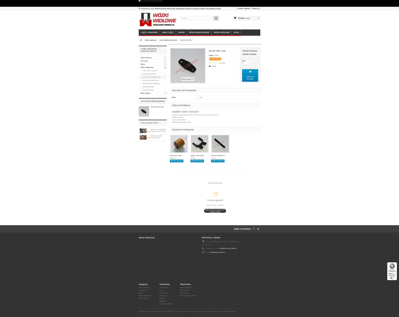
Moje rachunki (184, 290)
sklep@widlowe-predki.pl (217, 252)
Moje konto (185, 284)
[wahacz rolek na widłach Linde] (199, 144)
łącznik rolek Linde (157, 107)
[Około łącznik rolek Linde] (144, 111)
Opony (181, 32)
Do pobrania (163, 295)
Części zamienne (149, 32)
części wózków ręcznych (150, 70)
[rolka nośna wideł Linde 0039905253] (179, 144)
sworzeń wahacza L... (218, 155)
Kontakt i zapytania (244, 8)
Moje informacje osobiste (188, 295)
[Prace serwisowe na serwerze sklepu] (199, 3)
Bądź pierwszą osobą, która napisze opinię (215, 211)
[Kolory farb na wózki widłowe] (143, 137)
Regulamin (162, 301)
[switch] (392, 278)
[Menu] (395, 263)
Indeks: (211, 55)
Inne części (168, 32)
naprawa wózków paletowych (151, 83)
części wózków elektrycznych (151, 77)
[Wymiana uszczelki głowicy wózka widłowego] (143, 130)
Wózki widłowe (222, 32)
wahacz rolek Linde (197, 155)
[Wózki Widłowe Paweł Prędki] (158, 19)
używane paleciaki (147, 90)
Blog (236, 32)
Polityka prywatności (166, 304)
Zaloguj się (255, 8)
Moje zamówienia (185, 287)
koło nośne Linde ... (176, 155)
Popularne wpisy (149, 123)
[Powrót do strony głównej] (141, 40)
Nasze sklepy (163, 287)
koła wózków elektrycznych (150, 80)
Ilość (243, 61)
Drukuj (214, 66)
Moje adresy (184, 293)
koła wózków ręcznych (149, 74)
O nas (161, 290)
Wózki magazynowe (199, 32)
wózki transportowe (148, 87)
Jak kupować (163, 293)
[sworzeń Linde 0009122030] (220, 144)
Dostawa (162, 298)
